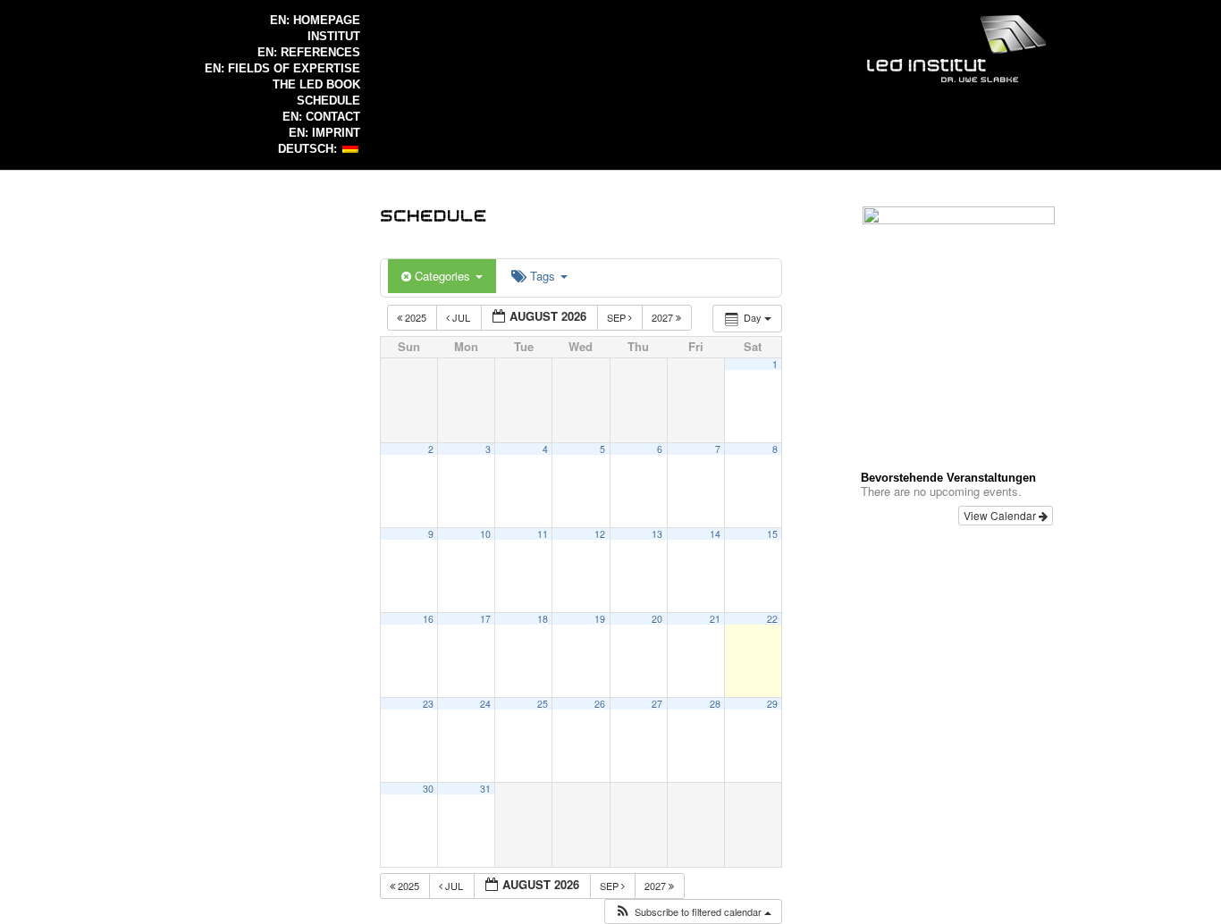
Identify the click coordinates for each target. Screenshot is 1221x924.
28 (715, 703)
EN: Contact (321, 116)
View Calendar (1001, 515)
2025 (415, 317)
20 (657, 619)
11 (542, 534)
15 (772, 534)
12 (599, 534)
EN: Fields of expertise (282, 68)
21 (715, 619)
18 (542, 619)
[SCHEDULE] (433, 214)
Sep (617, 317)
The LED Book (316, 84)
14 (715, 534)
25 (542, 703)
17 (485, 619)
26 (599, 703)
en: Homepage (315, 20)
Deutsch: (309, 148)
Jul (461, 317)
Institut (333, 36)
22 (772, 619)
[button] (692, 912)
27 (657, 703)
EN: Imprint (324, 132)
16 (428, 619)
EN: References (308, 52)
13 (657, 534)
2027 (664, 317)
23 (428, 703)
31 (485, 788)
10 (485, 534)
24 (485, 703)
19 (599, 619)
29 (772, 703)
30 (428, 788)
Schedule (328, 100)
